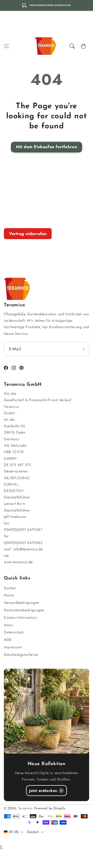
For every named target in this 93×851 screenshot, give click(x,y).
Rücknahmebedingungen (24, 610)
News (8, 625)
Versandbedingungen (21, 602)
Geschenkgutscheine (21, 654)
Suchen (10, 587)
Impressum (13, 647)
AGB (8, 639)
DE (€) (14, 831)
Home (9, 595)
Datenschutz (14, 632)
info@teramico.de (28, 549)
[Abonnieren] (83, 349)
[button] (6, 46)
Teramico (25, 808)
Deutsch (33, 831)
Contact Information (20, 617)
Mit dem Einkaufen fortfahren (46, 147)
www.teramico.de (18, 562)
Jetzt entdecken (43, 790)
